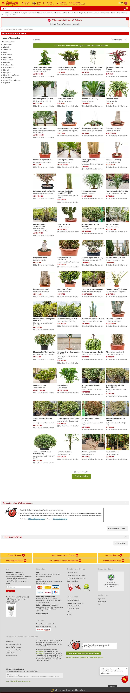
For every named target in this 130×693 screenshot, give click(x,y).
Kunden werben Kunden (13, 650)
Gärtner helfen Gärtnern (13, 647)
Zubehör (13, 15)
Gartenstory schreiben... (117, 528)
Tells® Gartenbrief (11, 655)
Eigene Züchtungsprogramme (76, 578)
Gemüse (107, 13)
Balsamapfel (7, 55)
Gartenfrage (40, 653)
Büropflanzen (8, 60)
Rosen (76, 13)
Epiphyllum (7, 72)
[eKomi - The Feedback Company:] (111, 577)
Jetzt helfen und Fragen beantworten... (18, 681)
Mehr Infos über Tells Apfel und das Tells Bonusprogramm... (85, 657)
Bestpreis (24, 13)
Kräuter (70, 13)
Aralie (5, 52)
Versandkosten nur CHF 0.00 (45, 624)
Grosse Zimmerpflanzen (12, 80)
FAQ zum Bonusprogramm (36, 519)
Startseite (3, 29)
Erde (2, 15)
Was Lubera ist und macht (75, 603)
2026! (7, 13)
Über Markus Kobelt (73, 600)
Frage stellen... (120, 543)
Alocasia (6, 47)
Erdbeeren (50, 13)
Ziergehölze (82, 13)
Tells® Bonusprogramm (13, 644)
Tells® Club (9, 641)
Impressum (101, 599)
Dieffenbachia (8, 65)
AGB (99, 604)
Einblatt (6, 70)
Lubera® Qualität (72, 572)
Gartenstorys (10, 653)
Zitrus (65, 13)
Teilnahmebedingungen (60, 519)
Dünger (7, 15)
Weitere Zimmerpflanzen (26, 29)
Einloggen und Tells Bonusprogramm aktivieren (83, 653)
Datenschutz (102, 601)
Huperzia (6, 83)
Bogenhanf (7, 57)
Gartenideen (32, 13)
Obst (38, 13)
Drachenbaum (8, 67)
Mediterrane (58, 13)
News (2, 13)
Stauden (90, 13)
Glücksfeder (7, 78)
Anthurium (7, 50)
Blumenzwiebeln (99, 13)
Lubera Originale (15, 13)
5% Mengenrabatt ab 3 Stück (76, 575)
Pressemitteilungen (73, 609)
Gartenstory (39, 651)
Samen (113, 13)
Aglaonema (7, 45)
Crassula (6, 62)
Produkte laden (81, 476)
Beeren (43, 13)
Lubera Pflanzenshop (11, 38)
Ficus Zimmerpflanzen (11, 75)
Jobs (68, 611)
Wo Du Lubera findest (74, 606)
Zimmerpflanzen (122, 13)
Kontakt (69, 614)
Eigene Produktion (73, 581)
